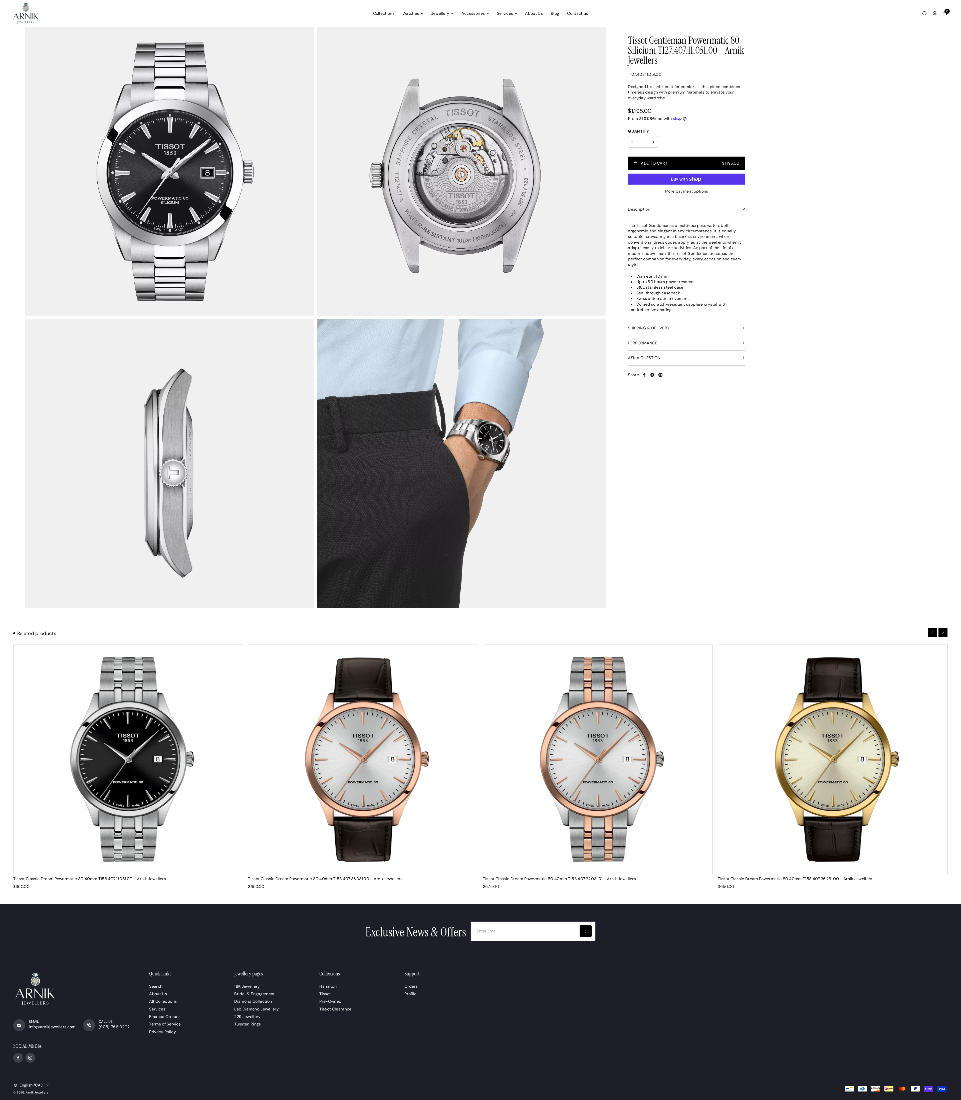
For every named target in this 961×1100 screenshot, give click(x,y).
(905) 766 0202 (114, 1026)
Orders (411, 986)
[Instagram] (30, 1058)
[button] (932, 632)
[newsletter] (586, 931)
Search (155, 986)
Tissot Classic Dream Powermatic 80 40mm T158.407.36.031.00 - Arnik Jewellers (325, 878)
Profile (410, 993)
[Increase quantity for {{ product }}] (653, 141)
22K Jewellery (247, 1016)
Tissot (325, 993)
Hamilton (328, 986)
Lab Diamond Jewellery (256, 1009)
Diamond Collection (253, 1001)
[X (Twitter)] (652, 375)
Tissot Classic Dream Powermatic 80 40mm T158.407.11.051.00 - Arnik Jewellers (89, 878)
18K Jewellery (247, 986)
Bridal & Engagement (254, 993)
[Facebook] (644, 375)
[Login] (934, 13)
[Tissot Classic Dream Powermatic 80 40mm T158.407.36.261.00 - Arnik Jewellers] (832, 759)
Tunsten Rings (247, 1024)
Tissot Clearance (335, 1009)
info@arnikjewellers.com (52, 1026)
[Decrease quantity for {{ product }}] (632, 141)
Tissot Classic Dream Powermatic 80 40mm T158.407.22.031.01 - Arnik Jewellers (559, 878)
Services (505, 13)
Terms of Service (165, 1024)
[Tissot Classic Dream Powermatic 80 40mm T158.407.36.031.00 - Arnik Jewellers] (363, 759)
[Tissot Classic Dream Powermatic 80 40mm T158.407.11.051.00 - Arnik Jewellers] (128, 759)
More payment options (686, 191)
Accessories (473, 13)
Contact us (577, 13)
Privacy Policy (162, 1031)
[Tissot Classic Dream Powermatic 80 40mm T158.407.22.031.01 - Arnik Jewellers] (598, 759)
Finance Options (164, 1016)
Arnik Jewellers (37, 1092)
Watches (410, 13)
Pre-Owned (330, 1001)
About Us (534, 13)
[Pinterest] (660, 375)
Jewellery (440, 13)
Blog (555, 13)
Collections (384, 13)
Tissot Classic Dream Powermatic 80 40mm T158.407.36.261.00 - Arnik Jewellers (795, 878)
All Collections (163, 1001)
